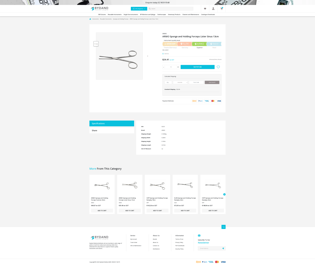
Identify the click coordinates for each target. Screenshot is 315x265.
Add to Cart (102, 211)
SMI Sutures (102, 14)
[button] (218, 67)
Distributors (156, 249)
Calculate (212, 82)
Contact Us (156, 245)
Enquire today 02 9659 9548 (158, 2)
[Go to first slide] (224, 194)
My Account (133, 239)
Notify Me (198, 67)
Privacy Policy (179, 242)
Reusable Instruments (115, 14)
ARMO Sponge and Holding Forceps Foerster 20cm (99, 199)
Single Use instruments (131, 14)
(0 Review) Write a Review (215, 59)
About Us (155, 242)
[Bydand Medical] (99, 8)
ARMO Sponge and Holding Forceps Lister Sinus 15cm (127, 199)
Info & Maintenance (135, 245)
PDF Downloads (179, 245)
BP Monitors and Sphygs (147, 14)
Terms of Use (179, 239)
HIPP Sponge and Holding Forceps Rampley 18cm (157, 199)
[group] (96, 43)
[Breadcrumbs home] (90, 19)
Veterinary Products (174, 14)
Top (223, 227)
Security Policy (179, 249)
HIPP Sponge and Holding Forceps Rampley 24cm (212, 199)
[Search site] (149, 9)
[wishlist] (205, 8)
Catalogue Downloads (208, 14)
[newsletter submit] (223, 248)
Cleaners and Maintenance (190, 14)
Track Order (133, 242)
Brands (155, 239)
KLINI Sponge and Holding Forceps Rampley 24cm (185, 199)
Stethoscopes (161, 14)
